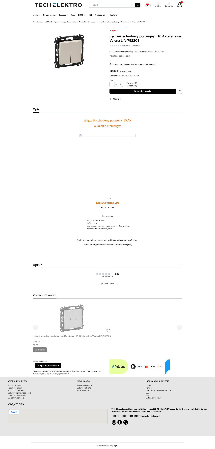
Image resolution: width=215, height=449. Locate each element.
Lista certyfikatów (153, 398)
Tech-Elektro (37, 22)
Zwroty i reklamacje (16, 398)
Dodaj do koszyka (142, 91)
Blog (148, 395)
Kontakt (149, 388)
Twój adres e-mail (40, 361)
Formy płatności (14, 385)
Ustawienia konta (84, 388)
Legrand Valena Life (69, 22)
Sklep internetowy (107, 446)
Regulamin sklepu (15, 388)
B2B (147, 393)
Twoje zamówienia (84, 385)
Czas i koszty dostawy (17, 395)
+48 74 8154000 (118, 416)
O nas (148, 385)
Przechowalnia (83, 390)
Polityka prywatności (16, 390)
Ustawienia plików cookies (19, 393)
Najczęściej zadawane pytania (158, 390)
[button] (137, 5)
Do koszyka (40, 350)
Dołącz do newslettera (48, 365)
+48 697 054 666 (133, 416)
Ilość (111, 80)
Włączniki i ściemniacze (87, 22)
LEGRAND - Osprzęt (52, 22)
